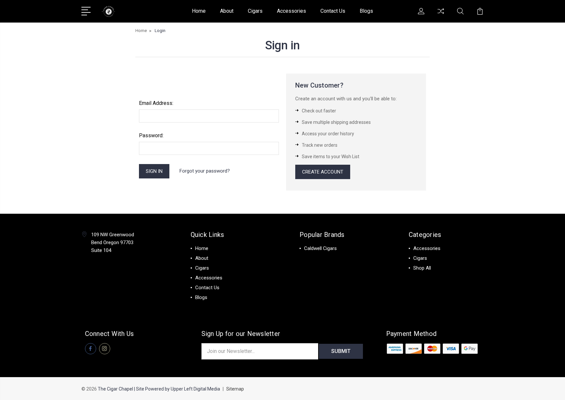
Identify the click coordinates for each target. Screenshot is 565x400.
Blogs (366, 11)
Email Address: (156, 103)
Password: (151, 135)
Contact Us (332, 11)
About (226, 11)
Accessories (291, 11)
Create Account (322, 172)
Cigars (255, 11)
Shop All (422, 268)
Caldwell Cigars (320, 248)
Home (199, 11)
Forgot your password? (205, 171)
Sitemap (235, 389)
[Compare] (440, 15)
